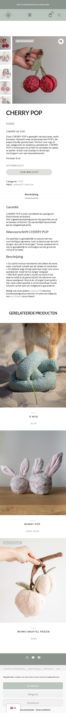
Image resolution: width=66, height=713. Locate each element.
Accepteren (33, 685)
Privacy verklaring (43, 709)
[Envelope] (33, 657)
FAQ (57, 669)
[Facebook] (39, 657)
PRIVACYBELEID (34, 669)
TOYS (20, 181)
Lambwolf (35, 290)
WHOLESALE (48, 669)
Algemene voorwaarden (24, 709)
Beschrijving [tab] (31, 194)
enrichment (16, 296)
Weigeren (33, 694)
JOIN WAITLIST (29, 172)
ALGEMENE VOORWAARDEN (14, 669)
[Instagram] (27, 657)
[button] (29, 15)
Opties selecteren (33, 362)
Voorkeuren (33, 702)
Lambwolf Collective (23, 184)
